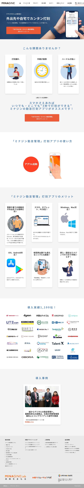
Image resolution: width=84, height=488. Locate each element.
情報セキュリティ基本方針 (70, 446)
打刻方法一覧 (8, 448)
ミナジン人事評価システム (50, 444)
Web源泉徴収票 (9, 456)
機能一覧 (8, 444)
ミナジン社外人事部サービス (31, 449)
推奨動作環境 (8, 462)
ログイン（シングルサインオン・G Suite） (13, 459)
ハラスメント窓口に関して (70, 452)
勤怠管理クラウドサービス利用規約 (72, 448)
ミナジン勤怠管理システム (10, 442)
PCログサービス (9, 446)
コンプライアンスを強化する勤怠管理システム (25, 7)
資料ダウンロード (23, 30)
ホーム (12, 7)
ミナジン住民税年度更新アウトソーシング (33, 447)
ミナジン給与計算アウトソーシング (32, 442)
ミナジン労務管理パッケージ (11, 464)
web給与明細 (8, 454)
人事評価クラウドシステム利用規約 (72, 450)
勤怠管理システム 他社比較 (11, 452)
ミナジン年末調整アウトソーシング (32, 444)
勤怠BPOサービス (8, 466)
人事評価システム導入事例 (51, 446)
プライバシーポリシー (69, 444)
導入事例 (8, 450)
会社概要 (66, 442)
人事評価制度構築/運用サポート (51, 442)
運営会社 (5, 486)
